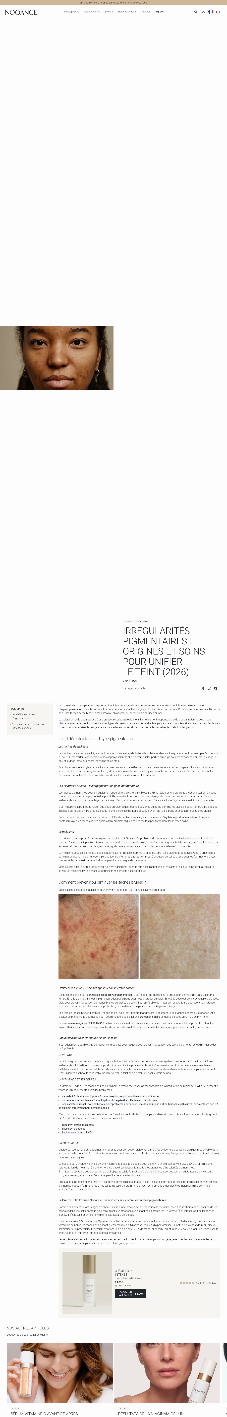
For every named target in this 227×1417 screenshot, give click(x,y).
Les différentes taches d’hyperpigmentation (23, 716)
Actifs (15, 1408)
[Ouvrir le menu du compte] (203, 11)
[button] (198, 1283)
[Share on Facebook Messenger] (216, 688)
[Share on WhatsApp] (209, 688)
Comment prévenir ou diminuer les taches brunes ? (28, 726)
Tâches (128, 621)
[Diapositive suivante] (107, 1283)
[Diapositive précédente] (67, 1283)
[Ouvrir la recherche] (195, 11)
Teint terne (142, 621)
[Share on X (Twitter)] (203, 688)
